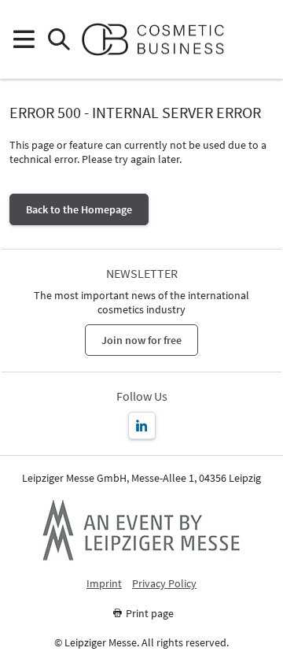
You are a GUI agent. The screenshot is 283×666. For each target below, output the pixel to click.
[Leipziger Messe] (260, 40)
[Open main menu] (23, 40)
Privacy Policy (164, 583)
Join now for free (141, 340)
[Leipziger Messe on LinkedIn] (142, 425)
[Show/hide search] (58, 40)
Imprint (104, 583)
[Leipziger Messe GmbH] (141, 530)
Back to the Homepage (79, 209)
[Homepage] (159, 39)
